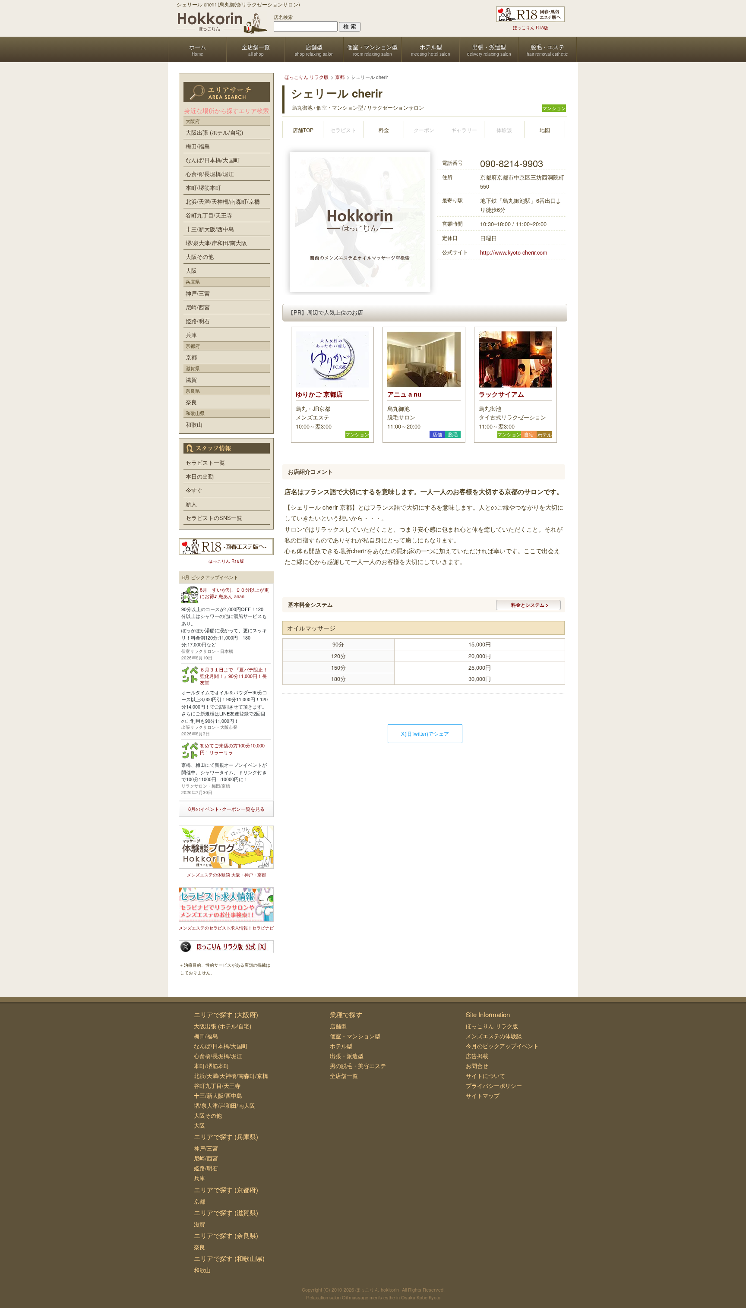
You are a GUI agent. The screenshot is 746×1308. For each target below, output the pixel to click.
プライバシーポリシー (494, 1085)
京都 (191, 357)
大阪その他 (200, 256)
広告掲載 (477, 1056)
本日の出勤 (200, 476)
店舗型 (338, 1026)
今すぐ (194, 490)
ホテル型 (341, 1046)
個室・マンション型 (355, 1036)
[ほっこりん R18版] (530, 14)
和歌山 (194, 424)
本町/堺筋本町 (203, 187)
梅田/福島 (198, 146)
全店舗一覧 (344, 1076)
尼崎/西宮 (198, 307)
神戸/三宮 (198, 293)
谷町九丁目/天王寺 (209, 215)
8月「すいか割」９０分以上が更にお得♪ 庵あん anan (234, 592)
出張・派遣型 (347, 1056)
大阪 (191, 270)
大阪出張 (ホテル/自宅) (214, 132)
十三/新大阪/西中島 (210, 229)
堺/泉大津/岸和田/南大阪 (216, 243)
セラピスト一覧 (205, 462)
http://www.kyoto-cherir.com (513, 252)
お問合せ (477, 1066)
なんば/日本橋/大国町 (213, 160)
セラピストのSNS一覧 (214, 518)
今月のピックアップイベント (502, 1046)
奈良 (191, 402)
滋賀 (191, 379)
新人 (191, 504)
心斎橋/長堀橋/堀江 (210, 174)
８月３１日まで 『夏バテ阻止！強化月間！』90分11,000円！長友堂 (234, 676)
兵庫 (191, 335)
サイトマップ (482, 1095)
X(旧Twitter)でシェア (425, 733)
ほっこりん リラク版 (492, 1026)
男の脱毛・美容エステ (358, 1066)
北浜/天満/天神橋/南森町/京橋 (223, 201)
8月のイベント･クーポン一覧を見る (226, 808)
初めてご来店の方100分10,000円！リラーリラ (232, 748)
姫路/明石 (198, 321)
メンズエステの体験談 (494, 1036)
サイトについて (485, 1076)
